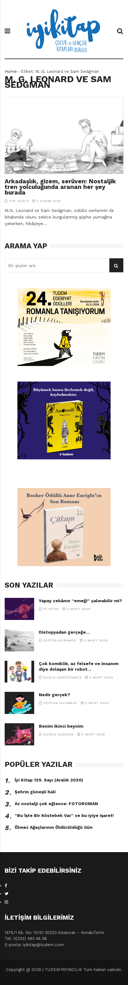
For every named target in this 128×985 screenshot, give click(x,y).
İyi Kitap (51, 609)
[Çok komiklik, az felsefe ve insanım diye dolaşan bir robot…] (19, 672)
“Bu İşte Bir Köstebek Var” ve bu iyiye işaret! (64, 815)
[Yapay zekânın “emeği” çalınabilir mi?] (19, 609)
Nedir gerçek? (54, 694)
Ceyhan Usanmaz (60, 703)
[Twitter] (6, 893)
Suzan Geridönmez (62, 677)
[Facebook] (6, 885)
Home (11, 71)
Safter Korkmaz (59, 640)
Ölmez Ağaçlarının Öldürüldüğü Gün (54, 827)
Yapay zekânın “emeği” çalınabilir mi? (80, 600)
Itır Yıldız (19, 201)
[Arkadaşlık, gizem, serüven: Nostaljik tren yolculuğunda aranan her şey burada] (64, 135)
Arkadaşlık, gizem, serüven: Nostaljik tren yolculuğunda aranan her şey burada (60, 187)
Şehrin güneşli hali (35, 791)
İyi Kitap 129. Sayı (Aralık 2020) (49, 779)
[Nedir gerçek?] (19, 703)
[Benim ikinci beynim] (19, 734)
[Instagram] (6, 902)
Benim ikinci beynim (61, 726)
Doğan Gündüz (58, 734)
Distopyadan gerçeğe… (64, 632)
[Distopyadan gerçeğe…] (19, 640)
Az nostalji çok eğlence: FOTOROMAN (56, 803)
